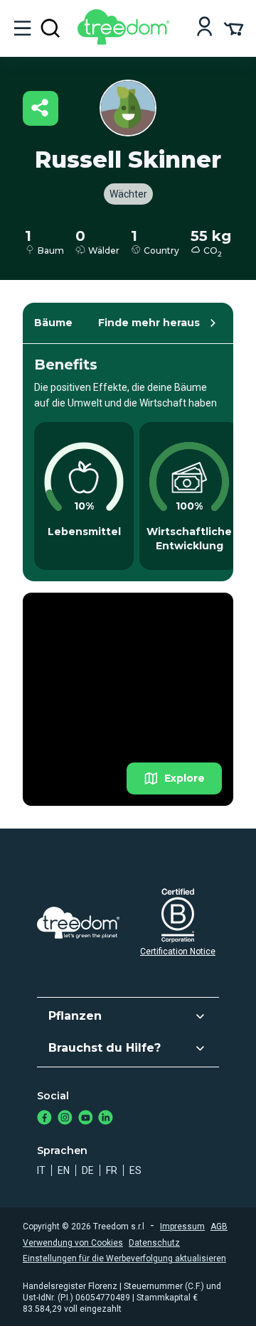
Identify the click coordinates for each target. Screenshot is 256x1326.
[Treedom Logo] (126, 41)
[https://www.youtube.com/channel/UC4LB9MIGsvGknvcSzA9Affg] (85, 1119)
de (88, 1170)
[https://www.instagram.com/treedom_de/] (65, 1119)
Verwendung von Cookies (73, 1243)
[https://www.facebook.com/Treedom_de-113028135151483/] (44, 1119)
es (135, 1170)
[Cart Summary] (234, 27)
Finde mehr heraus (149, 322)
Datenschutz (154, 1243)
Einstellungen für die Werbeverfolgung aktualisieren (124, 1258)
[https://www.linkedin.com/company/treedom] (105, 1119)
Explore (184, 778)
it (41, 1170)
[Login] (204, 28)
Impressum (182, 1226)
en (64, 1170)
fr (111, 1170)
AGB (219, 1226)
